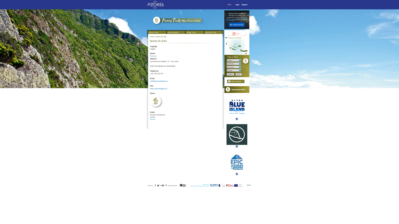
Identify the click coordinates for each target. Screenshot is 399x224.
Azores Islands (173, 32)
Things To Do (191, 32)
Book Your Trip (210, 32)
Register (245, 5)
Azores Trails (153, 32)
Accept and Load (238, 25)
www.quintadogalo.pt (158, 89)
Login (237, 5)
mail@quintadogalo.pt (158, 81)
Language (153, 46)
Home (152, 37)
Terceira (153, 56)
